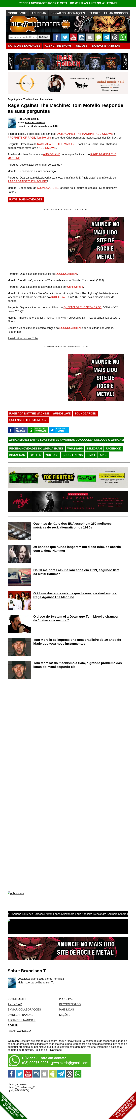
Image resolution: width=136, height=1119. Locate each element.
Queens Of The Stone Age (28, 420)
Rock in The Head (35, 122)
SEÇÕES (81, 45)
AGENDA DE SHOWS (58, 45)
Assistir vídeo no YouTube (23, 338)
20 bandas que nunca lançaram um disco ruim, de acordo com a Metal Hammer (77, 548)
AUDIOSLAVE (104, 133)
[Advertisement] (35, 377)
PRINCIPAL (66, 999)
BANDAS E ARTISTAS (106, 45)
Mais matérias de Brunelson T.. (36, 982)
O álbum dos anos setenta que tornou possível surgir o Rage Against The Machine (75, 595)
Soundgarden (85, 413)
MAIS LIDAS (66, 1009)
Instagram (17, 455)
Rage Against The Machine (23, 99)
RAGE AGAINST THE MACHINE (75, 133)
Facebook (113, 448)
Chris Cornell (75, 286)
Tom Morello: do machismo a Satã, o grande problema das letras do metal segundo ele (77, 665)
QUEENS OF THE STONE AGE (83, 307)
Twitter (35, 455)
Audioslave (46, 99)
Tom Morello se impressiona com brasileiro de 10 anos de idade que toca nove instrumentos (77, 641)
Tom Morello (43, 137)
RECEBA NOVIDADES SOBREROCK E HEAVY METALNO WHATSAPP (12, 1106)
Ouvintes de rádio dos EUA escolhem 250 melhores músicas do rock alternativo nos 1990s (72, 525)
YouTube (52, 455)
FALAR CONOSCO (116, 13)
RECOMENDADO (70, 1004)
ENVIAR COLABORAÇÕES (68, 13)
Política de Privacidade (48, 1049)
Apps (103, 455)
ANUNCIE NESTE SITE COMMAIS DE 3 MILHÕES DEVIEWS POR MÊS (124, 1106)
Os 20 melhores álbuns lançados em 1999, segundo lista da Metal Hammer (76, 572)
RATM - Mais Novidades (25, 199)
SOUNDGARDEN (47, 187)
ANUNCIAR (39, 13)
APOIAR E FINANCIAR (21, 1020)
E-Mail (91, 455)
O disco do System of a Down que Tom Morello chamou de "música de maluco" (75, 618)
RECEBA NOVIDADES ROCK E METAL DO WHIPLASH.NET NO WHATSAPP (68, 3)
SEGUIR (94, 13)
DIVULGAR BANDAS (20, 1014)
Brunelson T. (31, 118)
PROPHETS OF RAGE (21, 137)
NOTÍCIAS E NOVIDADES (24, 45)
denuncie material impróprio (91, 1046)
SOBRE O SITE (17, 13)
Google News (73, 455)
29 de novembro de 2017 (45, 126)
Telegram (94, 448)
